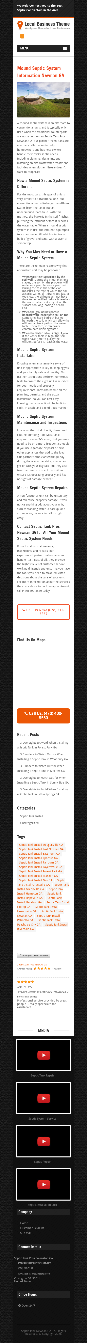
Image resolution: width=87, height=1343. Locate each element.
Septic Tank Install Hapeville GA (39, 896)
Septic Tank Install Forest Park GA (40, 871)
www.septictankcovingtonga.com (34, 1274)
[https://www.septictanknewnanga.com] (43, 30)
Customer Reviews (32, 1228)
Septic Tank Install (31, 816)
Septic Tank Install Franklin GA (38, 876)
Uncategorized (29, 823)
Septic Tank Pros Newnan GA (32, 965)
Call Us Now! (45, 612)
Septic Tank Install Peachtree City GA (39, 922)
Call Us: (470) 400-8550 (45, 716)
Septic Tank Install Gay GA (35, 880)
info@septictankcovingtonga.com (34, 1263)
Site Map (25, 1233)
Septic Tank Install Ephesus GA (38, 858)
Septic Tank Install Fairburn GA (38, 862)
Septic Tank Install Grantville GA (41, 882)
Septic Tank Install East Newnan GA (41, 849)
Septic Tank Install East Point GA (39, 853)
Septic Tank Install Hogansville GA (37, 909)
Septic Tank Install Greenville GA (43, 887)
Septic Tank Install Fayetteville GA (41, 867)
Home (24, 1223)
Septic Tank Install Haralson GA (39, 900)
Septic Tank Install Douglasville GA (41, 845)
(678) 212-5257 (25, 1268)
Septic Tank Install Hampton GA (40, 891)
